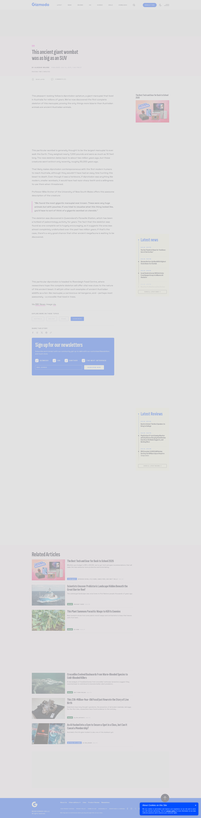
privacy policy (171, 811)
